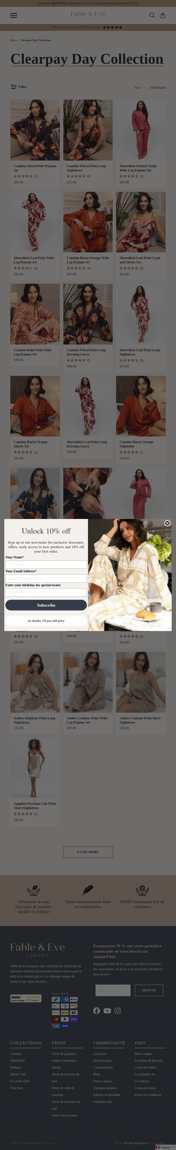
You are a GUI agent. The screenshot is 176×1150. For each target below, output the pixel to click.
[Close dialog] (167, 523)
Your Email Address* (20, 571)
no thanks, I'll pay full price (46, 620)
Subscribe (46, 605)
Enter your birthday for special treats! (33, 585)
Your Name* (14, 557)
